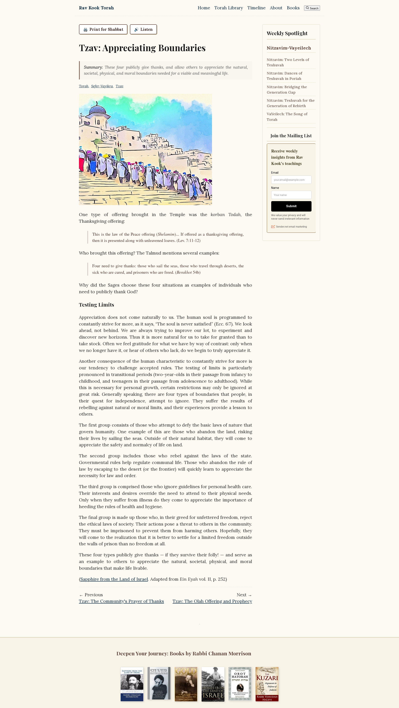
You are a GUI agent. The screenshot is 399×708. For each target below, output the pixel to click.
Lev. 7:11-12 (188, 240)
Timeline (257, 8)
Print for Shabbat (103, 29)
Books (293, 8)
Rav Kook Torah (96, 8)
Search (313, 8)
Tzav (119, 86)
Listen (143, 29)
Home (204, 8)
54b (195, 272)
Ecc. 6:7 (223, 324)
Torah (83, 86)
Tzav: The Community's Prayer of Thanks (121, 601)
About (276, 8)
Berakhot (184, 272)
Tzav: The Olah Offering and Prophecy (212, 601)
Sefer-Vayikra (102, 86)
